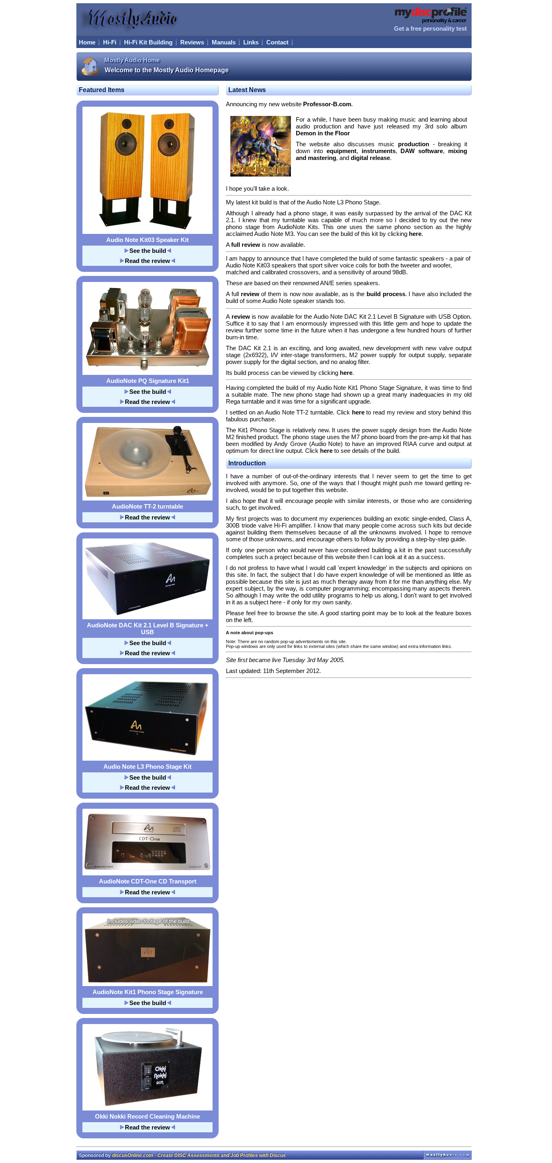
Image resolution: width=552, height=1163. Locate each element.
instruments (379, 150)
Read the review (147, 260)
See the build (147, 250)
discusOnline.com (132, 1155)
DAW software (421, 150)
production (413, 144)
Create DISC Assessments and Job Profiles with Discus (221, 1155)
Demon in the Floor (323, 133)
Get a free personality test (430, 28)
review (250, 293)
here (415, 233)
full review (245, 244)
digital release (370, 157)
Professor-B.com (327, 104)
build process (386, 293)
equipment (341, 150)
